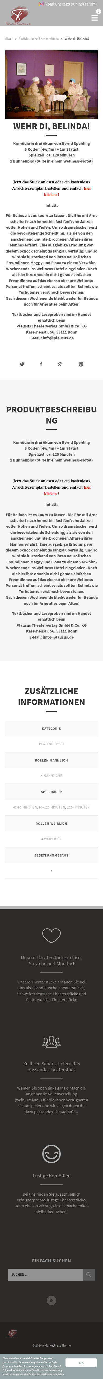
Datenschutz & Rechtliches (17, 1366)
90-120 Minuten (52, 807)
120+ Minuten (78, 807)
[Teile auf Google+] (60, 364)
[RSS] (51, 1300)
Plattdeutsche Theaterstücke (38, 38)
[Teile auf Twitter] (22, 364)
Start (8, 38)
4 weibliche (51, 839)
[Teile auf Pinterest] (81, 364)
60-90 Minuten (25, 807)
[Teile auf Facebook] (41, 364)
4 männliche (51, 775)
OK (81, 1362)
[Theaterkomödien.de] (18, 18)
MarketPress (53, 1345)
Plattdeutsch (51, 744)
